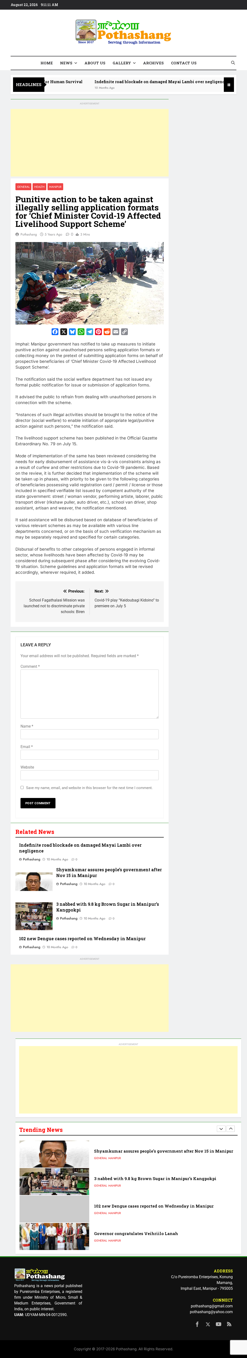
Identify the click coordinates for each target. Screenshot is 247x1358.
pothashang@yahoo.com (211, 1312)
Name (27, 726)
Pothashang (29, 234)
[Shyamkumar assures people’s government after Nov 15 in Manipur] (215, 88)
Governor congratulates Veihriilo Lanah (136, 1206)
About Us (94, 63)
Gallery (122, 63)
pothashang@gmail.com (212, 1306)
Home (47, 63)
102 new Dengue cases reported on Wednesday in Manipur (82, 938)
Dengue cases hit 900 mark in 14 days (132, 1233)
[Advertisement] (90, 142)
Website (27, 767)
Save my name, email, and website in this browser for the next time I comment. (89, 788)
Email (27, 746)
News (66, 63)
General (23, 187)
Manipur (55, 187)
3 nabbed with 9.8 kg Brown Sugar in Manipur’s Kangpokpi (155, 1151)
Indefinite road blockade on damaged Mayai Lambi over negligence (133, 81)
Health (39, 187)
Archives (153, 63)
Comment (30, 666)
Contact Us (184, 63)
